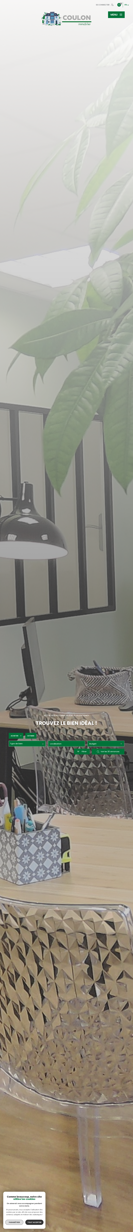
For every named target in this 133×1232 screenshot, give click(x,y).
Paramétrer (14, 1222)
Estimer (30, 736)
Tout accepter (34, 1222)
